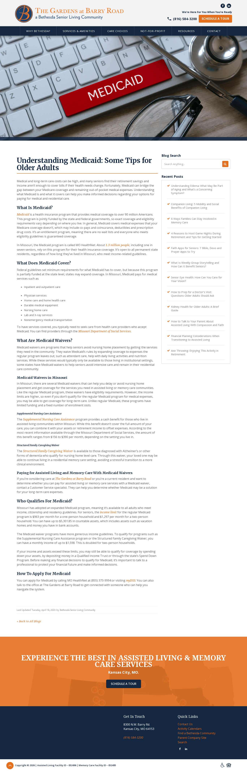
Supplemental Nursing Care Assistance (49, 419)
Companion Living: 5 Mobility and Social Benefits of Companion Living (195, 205)
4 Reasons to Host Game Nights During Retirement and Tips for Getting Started (196, 235)
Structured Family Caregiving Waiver (48, 451)
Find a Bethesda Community (197, 733)
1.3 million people (117, 245)
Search (182, 742)
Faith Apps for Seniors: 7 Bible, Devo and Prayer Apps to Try (196, 249)
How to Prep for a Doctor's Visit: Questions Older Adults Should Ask (192, 293)
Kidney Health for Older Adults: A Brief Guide (195, 308)
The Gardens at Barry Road (73, 479)
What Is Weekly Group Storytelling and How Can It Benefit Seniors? (195, 264)
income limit (108, 512)
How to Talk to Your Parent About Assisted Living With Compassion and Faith (197, 323)
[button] (38, 31)
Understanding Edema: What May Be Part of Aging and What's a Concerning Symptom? (197, 189)
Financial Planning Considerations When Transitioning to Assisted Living (195, 337)
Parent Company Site (192, 738)
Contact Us (185, 724)
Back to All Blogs (29, 621)
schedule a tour (215, 19)
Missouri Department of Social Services (104, 331)
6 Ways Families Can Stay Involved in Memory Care (193, 220)
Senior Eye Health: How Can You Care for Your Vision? (196, 279)
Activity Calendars (190, 729)
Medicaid (23, 214)
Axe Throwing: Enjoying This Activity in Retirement (194, 352)
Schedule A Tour (123, 684)
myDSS (130, 580)
